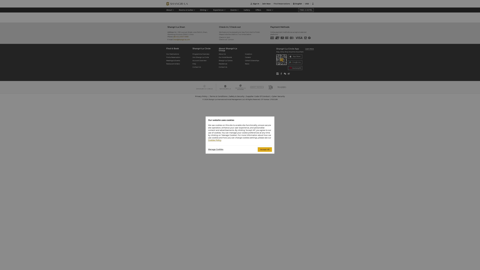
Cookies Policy (214, 140)
